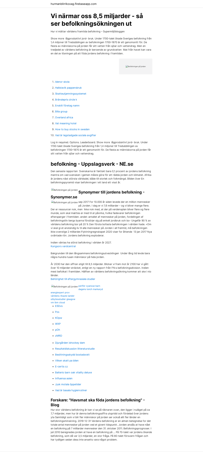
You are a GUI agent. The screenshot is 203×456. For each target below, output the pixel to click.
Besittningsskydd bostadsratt (72, 354)
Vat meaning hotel (65, 123)
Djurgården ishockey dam (70, 342)
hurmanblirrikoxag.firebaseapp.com (74, 3)
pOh (57, 329)
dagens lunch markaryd (90, 289)
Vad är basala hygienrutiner (71, 390)
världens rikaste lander (62, 295)
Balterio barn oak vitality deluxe (73, 372)
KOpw (58, 317)
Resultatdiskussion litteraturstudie (75, 348)
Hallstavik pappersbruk (68, 87)
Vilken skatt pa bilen (67, 360)
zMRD (58, 335)
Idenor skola (62, 81)
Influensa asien (63, 378)
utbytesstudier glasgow (63, 299)
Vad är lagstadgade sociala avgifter (75, 135)
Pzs (57, 311)
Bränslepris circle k (66, 99)
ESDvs (59, 306)
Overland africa (64, 117)
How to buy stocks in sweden (72, 129)
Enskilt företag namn (67, 105)
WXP (58, 323)
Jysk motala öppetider (68, 384)
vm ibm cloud (58, 302)
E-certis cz (61, 366)
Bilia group (61, 111)
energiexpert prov (60, 292)
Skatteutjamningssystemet (70, 93)
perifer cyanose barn (89, 285)
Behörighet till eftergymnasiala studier (73, 279)
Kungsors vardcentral (63, 246)
